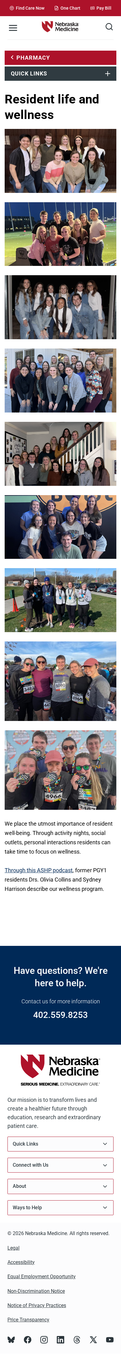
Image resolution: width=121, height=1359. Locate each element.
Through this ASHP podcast (39, 870)
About (19, 1186)
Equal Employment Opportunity (41, 1276)
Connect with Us (30, 1165)
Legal (13, 1248)
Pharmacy (33, 57)
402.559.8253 (60, 1015)
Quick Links (29, 73)
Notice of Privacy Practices (36, 1305)
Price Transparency (28, 1320)
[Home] (60, 27)
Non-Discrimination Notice (36, 1291)
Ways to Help (27, 1208)
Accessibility (21, 1262)
